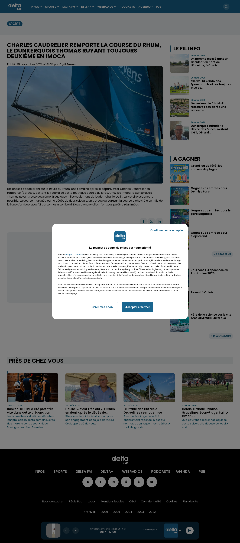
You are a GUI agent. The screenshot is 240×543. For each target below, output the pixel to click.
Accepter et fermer (137, 307)
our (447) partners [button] (74, 254)
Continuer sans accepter (166, 230)
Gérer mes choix (102, 307)
